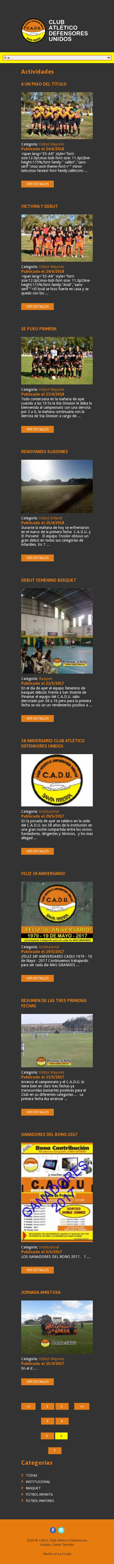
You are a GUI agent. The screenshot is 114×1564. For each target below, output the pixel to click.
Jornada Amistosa (40, 1292)
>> (82, 1406)
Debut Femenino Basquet (48, 580)
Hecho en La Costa (57, 1554)
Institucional (49, 811)
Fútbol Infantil (50, 518)
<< (28, 1406)
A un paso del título (44, 84)
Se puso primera (38, 328)
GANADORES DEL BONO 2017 (49, 1134)
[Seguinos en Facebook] (53, 1530)
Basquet (45, 679)
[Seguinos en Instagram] (61, 1530)
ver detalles (38, 184)
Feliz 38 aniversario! (43, 873)
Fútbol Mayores (51, 144)
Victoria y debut (39, 206)
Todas (31, 1475)
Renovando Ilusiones (44, 451)
